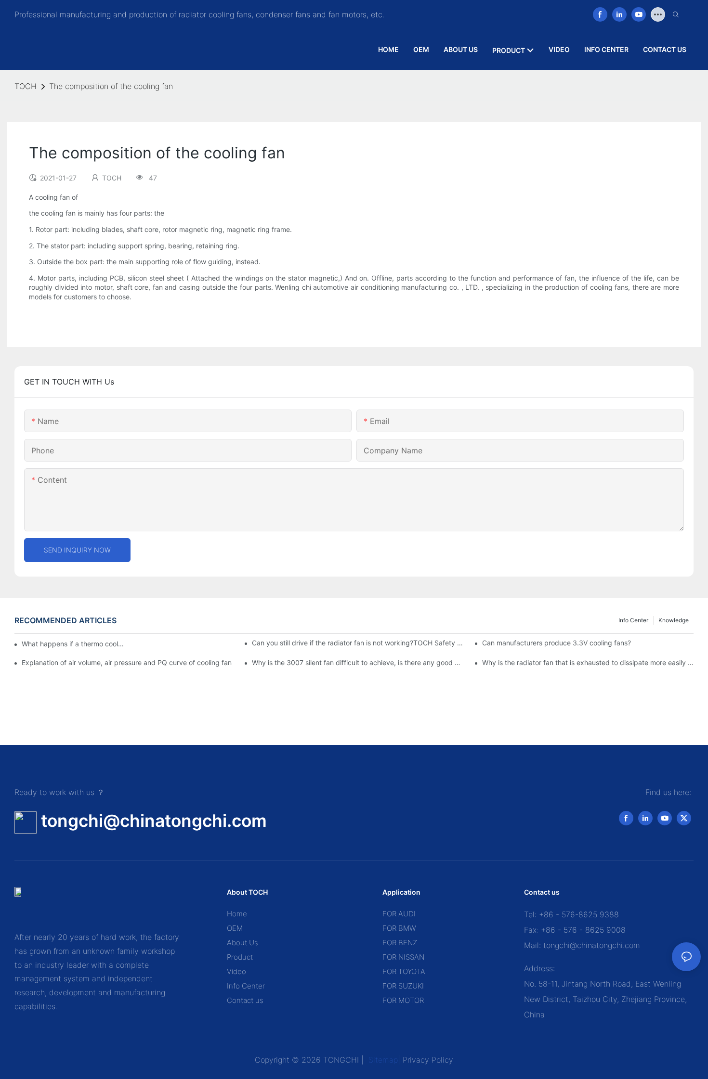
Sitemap (382, 1060)
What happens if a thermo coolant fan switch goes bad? (73, 644)
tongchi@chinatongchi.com (154, 820)
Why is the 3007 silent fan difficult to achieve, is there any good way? (357, 662)
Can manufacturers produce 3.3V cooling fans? (556, 643)
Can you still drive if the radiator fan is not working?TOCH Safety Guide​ (357, 643)
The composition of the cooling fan (111, 86)
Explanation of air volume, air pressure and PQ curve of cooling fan (127, 662)
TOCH (25, 86)
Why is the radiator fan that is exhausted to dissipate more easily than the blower (588, 662)
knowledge (673, 620)
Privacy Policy (428, 1060)
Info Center (633, 620)
